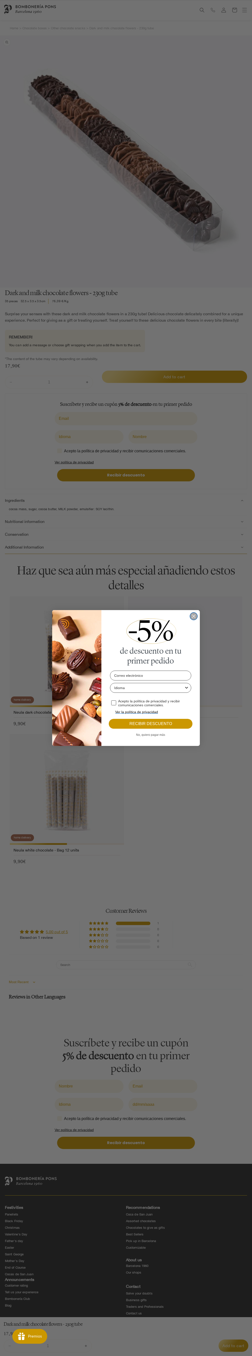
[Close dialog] (193, 616)
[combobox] (149, 688)
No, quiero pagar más (150, 735)
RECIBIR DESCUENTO (150, 724)
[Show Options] (186, 688)
